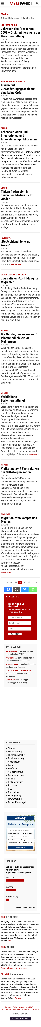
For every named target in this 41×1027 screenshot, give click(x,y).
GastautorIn (16, 264)
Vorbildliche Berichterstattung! (13, 398)
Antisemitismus (15, 772)
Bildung (11, 778)
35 (16, 582)
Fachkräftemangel (17, 802)
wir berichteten (28, 164)
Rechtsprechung (16, 775)
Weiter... (18, 998)
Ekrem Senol (34, 454)
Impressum (26, 1010)
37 (25, 582)
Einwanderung (15, 799)
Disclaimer (35, 1010)
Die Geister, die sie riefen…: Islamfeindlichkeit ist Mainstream (19, 337)
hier (9, 941)
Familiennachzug (16, 758)
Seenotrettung (15, 751)
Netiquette (16, 1010)
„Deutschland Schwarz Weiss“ (16, 243)
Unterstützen (6, 1010)
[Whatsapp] (33, 589)
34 (11, 582)
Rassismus (13, 785)
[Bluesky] (25, 589)
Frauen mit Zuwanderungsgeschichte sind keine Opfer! (18, 88)
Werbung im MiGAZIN (26, 1007)
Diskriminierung (15, 782)
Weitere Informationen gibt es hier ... (14, 968)
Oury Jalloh (13, 792)
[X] (16, 589)
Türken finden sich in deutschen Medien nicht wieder (16, 195)
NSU (10, 788)
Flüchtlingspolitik (16, 755)
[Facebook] (8, 589)
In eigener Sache (11, 1007)
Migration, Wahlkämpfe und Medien (19, 520)
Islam (10, 765)
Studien (11, 748)
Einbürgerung (14, 795)
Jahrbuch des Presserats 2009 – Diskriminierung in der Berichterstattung (20, 32)
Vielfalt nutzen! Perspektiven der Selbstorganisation (20, 470)
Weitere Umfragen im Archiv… (26, 907)
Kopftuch (12, 768)
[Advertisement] (20, 713)
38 (29, 582)
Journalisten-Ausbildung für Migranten (19, 280)
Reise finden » (20, 847)
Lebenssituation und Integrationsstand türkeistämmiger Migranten (19, 135)
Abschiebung (14, 761)
